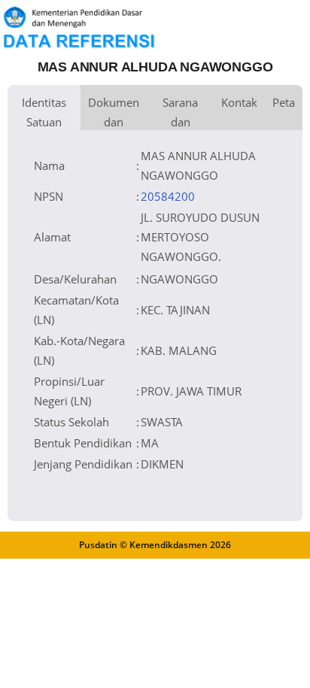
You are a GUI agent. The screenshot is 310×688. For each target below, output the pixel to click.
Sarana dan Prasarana (180, 112)
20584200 (168, 196)
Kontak (239, 102)
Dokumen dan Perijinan (113, 112)
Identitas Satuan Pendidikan (44, 112)
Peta (283, 102)
